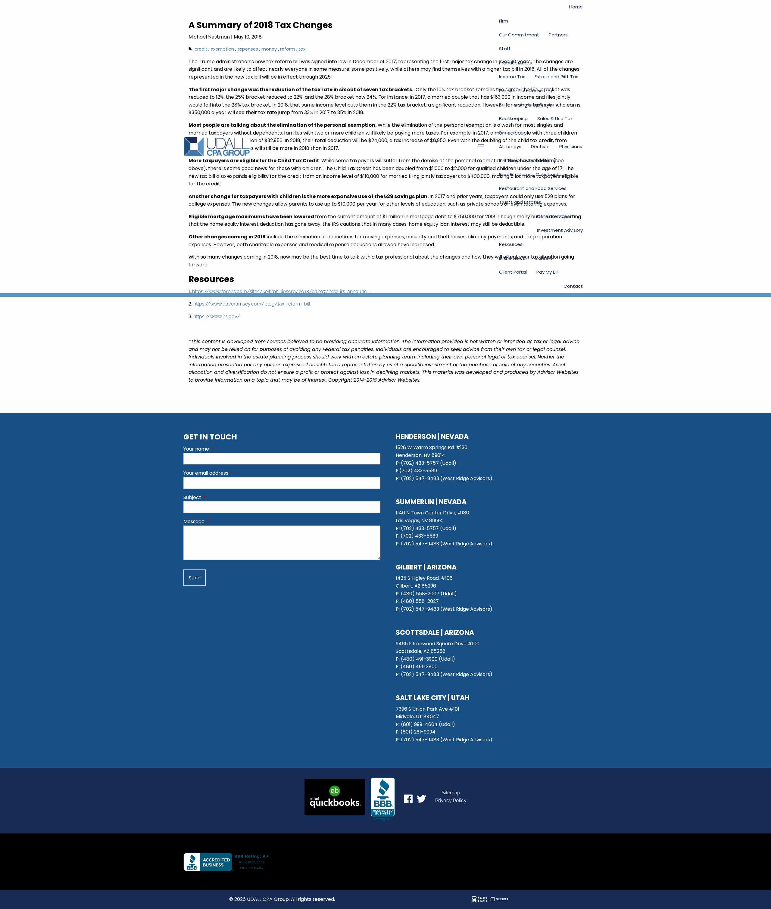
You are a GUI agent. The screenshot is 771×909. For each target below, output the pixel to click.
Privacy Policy (451, 800)
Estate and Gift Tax (556, 76)
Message (218, 521)
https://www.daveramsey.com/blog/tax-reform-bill (251, 304)
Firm (503, 21)
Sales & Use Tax (555, 118)
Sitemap (451, 793)
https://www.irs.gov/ (216, 316)
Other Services (553, 216)
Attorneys (510, 146)
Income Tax (512, 76)
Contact (573, 286)
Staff (504, 48)
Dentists (540, 146)
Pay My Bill (547, 272)
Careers (544, 258)
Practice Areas (515, 63)
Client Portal (513, 272)
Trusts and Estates (520, 202)
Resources (511, 244)
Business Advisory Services (528, 104)
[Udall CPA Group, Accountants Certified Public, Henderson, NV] (383, 799)
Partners (558, 35)
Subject (216, 497)
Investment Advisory (560, 230)
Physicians (570, 146)
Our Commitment (519, 35)
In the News (512, 258)
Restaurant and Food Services (533, 188)
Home (576, 7)
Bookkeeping (513, 118)
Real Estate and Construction (532, 174)
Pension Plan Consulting (525, 90)
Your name (220, 448)
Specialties (511, 132)
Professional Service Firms (528, 160)
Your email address (229, 473)
